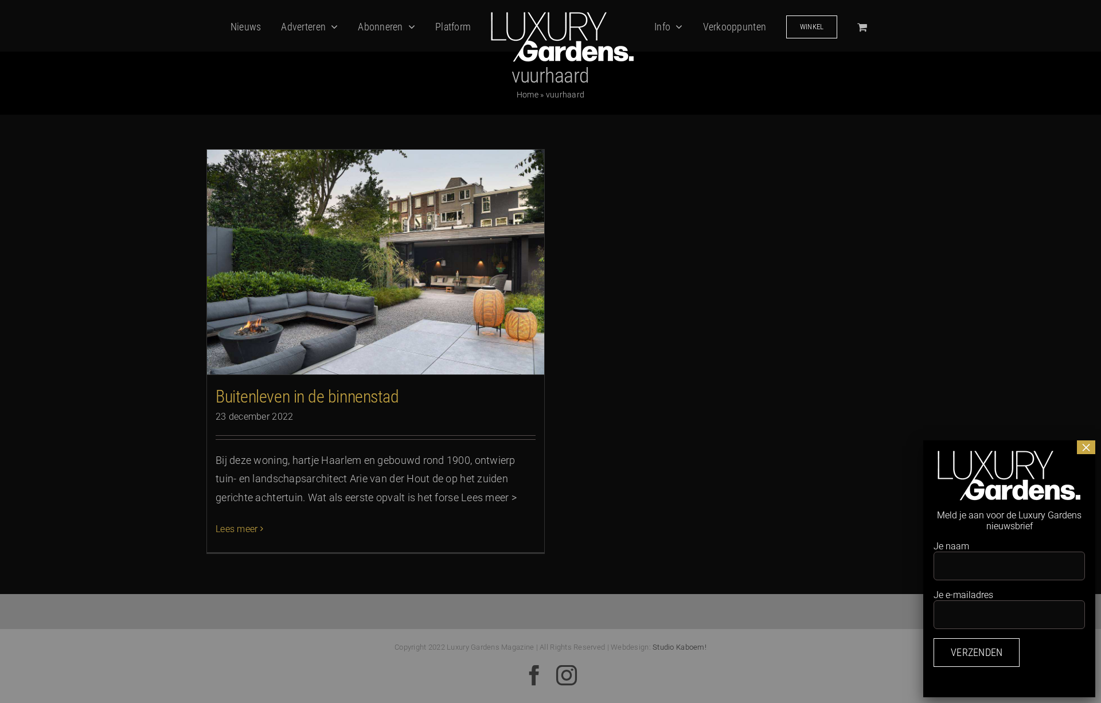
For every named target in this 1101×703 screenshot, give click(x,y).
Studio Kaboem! (679, 647)
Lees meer (236, 529)
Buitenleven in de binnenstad (307, 396)
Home (527, 94)
